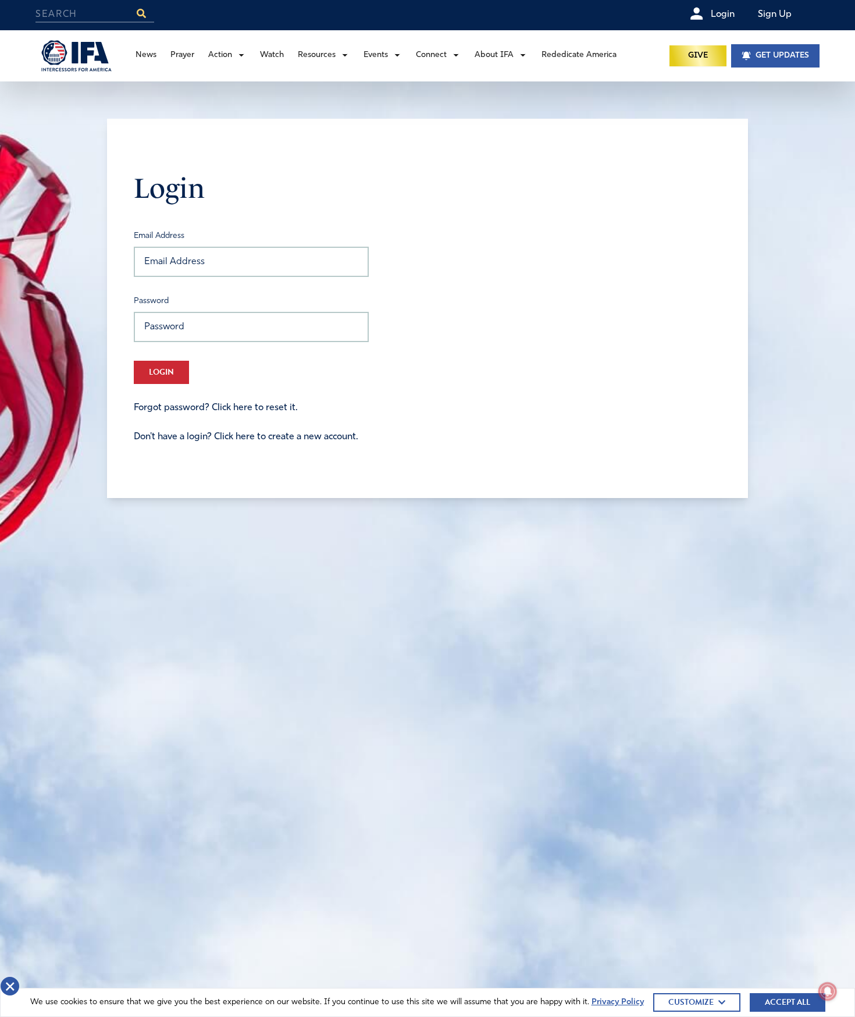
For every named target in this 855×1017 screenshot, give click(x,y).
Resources (317, 55)
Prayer (182, 55)
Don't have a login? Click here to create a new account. (246, 437)
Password (151, 301)
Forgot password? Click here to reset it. (216, 408)
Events (376, 55)
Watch (272, 55)
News (146, 55)
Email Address (159, 236)
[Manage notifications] (827, 991)
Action (220, 55)
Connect (431, 55)
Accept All (787, 1002)
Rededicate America (579, 55)
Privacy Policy (618, 1002)
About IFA (494, 55)
